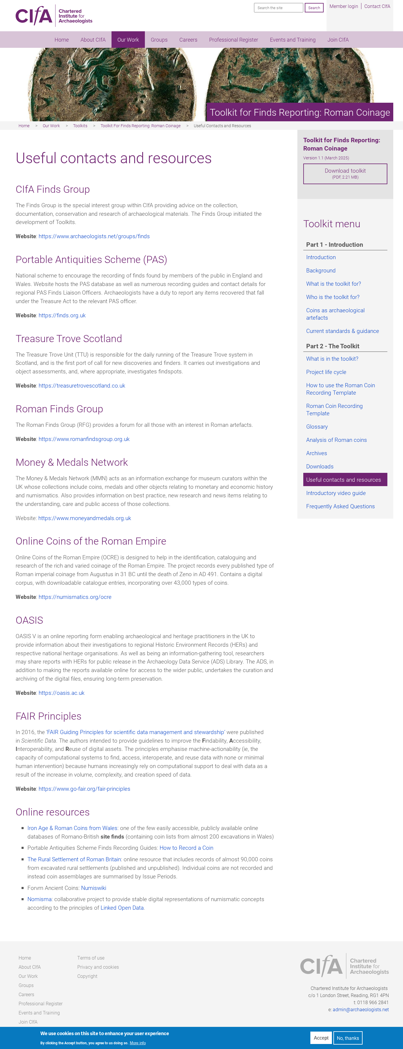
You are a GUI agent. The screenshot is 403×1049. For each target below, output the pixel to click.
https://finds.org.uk (62, 315)
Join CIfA (338, 39)
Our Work (128, 39)
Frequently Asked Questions (340, 506)
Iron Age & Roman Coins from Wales (72, 827)
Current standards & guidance (342, 330)
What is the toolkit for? (333, 283)
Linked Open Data (122, 907)
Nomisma (39, 899)
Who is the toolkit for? (333, 296)
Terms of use (90, 958)
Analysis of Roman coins (336, 439)
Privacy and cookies (98, 967)
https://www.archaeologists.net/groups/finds (94, 236)
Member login (344, 6)
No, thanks (348, 1038)
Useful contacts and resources (343, 479)
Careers (188, 39)
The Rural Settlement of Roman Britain (74, 859)
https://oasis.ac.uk (61, 692)
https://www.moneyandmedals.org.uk (84, 518)
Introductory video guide (336, 492)
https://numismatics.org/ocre (75, 596)
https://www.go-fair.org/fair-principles (84, 788)
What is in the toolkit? (332, 358)
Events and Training (293, 39)
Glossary (317, 426)
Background (321, 270)
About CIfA (93, 39)
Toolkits (80, 125)
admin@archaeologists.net (361, 1009)
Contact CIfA (377, 6)
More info (138, 1043)
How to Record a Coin (186, 847)
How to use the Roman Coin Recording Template (340, 388)
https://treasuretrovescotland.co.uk (82, 385)
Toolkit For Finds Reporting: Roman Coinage (141, 125)
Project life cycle (326, 371)
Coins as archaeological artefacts (335, 313)
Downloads (320, 466)
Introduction (321, 257)
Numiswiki (93, 887)
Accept (321, 1037)
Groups (159, 39)
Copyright (87, 976)
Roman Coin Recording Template (334, 409)
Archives (316, 453)
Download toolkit (345, 173)
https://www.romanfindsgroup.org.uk (84, 438)
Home (62, 39)
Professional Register (233, 39)
